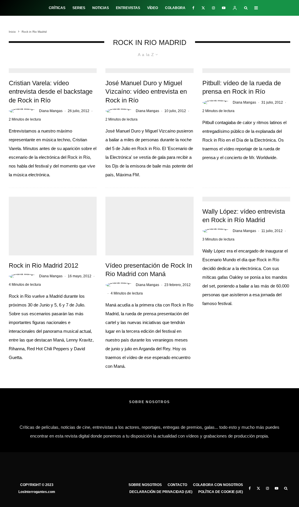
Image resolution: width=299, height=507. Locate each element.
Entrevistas (128, 8)
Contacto (177, 485)
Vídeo (152, 8)
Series (78, 8)
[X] (203, 8)
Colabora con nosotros (218, 485)
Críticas (57, 8)
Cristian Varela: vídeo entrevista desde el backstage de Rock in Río (51, 91)
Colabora (175, 8)
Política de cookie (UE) (220, 492)
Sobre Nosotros (145, 485)
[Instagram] (213, 8)
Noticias (100, 8)
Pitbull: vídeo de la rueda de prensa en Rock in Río (241, 87)
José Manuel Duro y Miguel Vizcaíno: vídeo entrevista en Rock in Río (146, 91)
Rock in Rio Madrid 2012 (43, 265)
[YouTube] (223, 8)
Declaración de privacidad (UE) (160, 492)
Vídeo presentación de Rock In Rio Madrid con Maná (148, 270)
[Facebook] (193, 8)
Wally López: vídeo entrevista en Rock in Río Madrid (243, 216)
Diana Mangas (50, 111)
